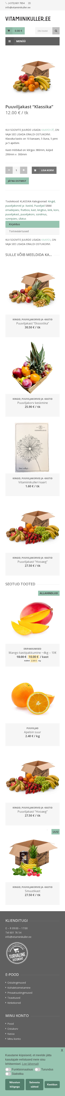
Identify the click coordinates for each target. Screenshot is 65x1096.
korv (56, 210)
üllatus (22, 218)
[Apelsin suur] (32, 697)
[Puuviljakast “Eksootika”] (32, 288)
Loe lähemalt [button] (30, 1063)
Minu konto (14, 1039)
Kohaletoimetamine (19, 987)
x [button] (62, 1050)
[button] (8, 1069)
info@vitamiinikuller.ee (18, 7)
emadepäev (12, 210)
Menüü (21, 41)
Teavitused (13, 997)
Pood (10, 1023)
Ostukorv (12, 1028)
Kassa (10, 1033)
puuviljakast (12, 214)
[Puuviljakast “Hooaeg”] (32, 527)
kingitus (41, 210)
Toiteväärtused (19, 231)
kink (50, 210)
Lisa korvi (47, 170)
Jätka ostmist (17, 180)
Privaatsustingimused (19, 992)
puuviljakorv (27, 214)
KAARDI (46, 130)
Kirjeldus (14, 224)
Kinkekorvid (14, 1002)
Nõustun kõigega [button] (14, 1084)
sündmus (41, 214)
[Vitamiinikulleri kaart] (32, 447)
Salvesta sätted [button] (34, 1084)
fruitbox (25, 210)
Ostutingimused (16, 982)
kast (33, 210)
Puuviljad (39, 205)
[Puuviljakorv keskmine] (32, 368)
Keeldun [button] (52, 1084)
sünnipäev (11, 218)
